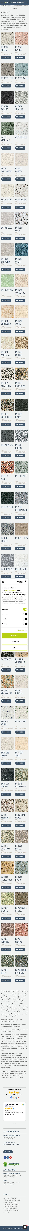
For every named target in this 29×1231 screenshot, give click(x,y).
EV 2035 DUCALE (18, 847)
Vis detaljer (21, 630)
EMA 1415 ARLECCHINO (20, 661)
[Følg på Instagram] (7, 1157)
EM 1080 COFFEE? (18, 353)
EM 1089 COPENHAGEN (6, 415)
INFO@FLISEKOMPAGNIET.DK (11, 1144)
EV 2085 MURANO (18, 940)
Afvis (14, 647)
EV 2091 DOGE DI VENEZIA (21, 971)
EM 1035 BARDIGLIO (5, 260)
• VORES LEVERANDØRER (10, 1198)
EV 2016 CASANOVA (5, 847)
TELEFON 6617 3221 (9, 1142)
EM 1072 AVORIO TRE (20, 291)
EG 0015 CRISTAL (4, 48)
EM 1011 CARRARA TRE (6, 170)
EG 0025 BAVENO (18, 48)
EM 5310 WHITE (21, 569)
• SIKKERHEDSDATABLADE (10, 1206)
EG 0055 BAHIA (21, 78)
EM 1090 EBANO (18, 415)
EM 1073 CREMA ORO (6, 322)
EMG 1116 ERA (20, 721)
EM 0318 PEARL (21, 137)
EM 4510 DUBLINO (4, 539)
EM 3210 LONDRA (18, 446)
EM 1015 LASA (6, 199)
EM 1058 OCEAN (18, 260)
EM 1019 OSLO (20, 199)
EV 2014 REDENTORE (5, 816)
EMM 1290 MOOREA (5, 785)
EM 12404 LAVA (7, 444)
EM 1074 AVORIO (18, 322)
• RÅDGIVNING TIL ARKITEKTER (12, 1200)
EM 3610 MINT (20, 476)
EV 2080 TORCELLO (5, 940)
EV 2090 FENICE (4, 971)
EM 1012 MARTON (18, 170)
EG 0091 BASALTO (4, 108)
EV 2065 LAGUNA (4, 909)
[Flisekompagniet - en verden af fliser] (14, 2)
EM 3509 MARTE (4, 477)
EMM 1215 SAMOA (5, 754)
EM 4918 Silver (7, 569)
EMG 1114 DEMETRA (19, 692)
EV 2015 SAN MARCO (20, 816)
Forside (3, 6)
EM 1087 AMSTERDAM (6, 384)
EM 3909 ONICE (7, 507)
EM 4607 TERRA (21, 538)
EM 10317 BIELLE (19, 229)
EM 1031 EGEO (6, 227)
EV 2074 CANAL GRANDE (21, 909)
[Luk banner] (26, 581)
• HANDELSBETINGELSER (10, 1202)
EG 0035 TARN (7, 78)
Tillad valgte (14, 641)
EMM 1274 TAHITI (19, 754)
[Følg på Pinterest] (10, 1157)
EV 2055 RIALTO (18, 878)
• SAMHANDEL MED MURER (11, 1204)
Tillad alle (14, 635)
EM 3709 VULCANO (19, 108)
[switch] (25, 614)
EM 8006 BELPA (7, 659)
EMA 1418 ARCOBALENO (6, 692)
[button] (2, 2)
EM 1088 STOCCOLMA (20, 384)
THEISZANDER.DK (21, 1228)
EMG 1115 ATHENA (4, 723)
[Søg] (27, 2)
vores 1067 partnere (10, 590)
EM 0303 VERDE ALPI (5, 139)
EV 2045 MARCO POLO (6, 878)
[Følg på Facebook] (5, 1157)
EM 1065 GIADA (7, 289)
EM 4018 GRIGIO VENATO (21, 508)
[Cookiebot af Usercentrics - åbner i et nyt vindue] (17, 582)
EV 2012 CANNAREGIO (20, 785)
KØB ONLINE (6, 57)
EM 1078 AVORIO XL (5, 353)
